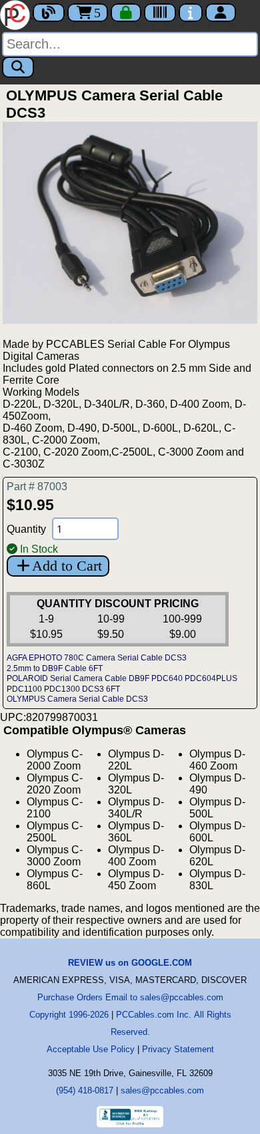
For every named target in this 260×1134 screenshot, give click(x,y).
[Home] (16, 13)
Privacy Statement (178, 1049)
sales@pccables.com (162, 1090)
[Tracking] (160, 12)
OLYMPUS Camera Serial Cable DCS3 (77, 699)
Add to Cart (67, 565)
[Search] (18, 67)
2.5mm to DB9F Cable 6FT (55, 668)
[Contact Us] (191, 12)
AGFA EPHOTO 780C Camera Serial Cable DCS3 (97, 657)
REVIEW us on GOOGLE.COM (130, 963)
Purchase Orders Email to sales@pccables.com (130, 997)
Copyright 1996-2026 (69, 1015)
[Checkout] (126, 12)
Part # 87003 (37, 486)
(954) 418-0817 (84, 1090)
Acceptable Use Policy (91, 1049)
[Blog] (49, 12)
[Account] (220, 12)
